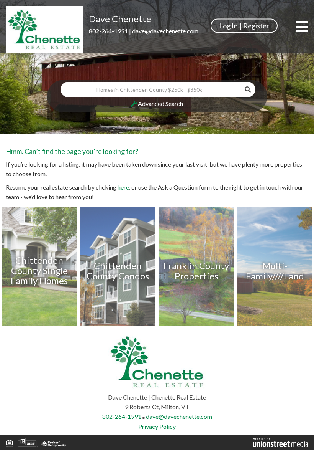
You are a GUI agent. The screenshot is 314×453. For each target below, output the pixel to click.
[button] (247, 89)
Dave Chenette (120, 18)
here (123, 187)
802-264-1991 (108, 31)
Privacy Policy (157, 426)
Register (256, 25)
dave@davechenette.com (165, 31)
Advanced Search (160, 103)
